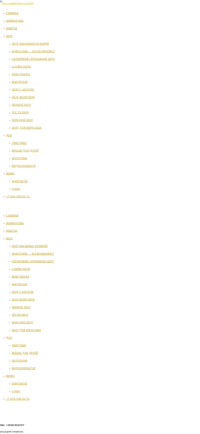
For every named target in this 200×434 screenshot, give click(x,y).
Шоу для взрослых (26, 330)
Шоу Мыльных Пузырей (30, 246)
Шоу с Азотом (23, 292)
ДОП (9, 337)
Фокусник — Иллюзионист (33, 253)
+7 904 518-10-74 (18, 399)
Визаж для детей (25, 353)
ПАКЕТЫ (11, 231)
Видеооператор (23, 368)
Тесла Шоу (20, 315)
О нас (16, 391)
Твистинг (19, 345)
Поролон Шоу (22, 322)
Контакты (19, 383)
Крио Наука (20, 276)
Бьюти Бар (19, 284)
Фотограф (19, 360)
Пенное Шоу (21, 307)
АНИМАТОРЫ (15, 223)
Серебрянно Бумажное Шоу (33, 261)
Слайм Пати (21, 269)
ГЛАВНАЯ (12, 215)
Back (2, 419)
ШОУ (9, 238)
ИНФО (10, 376)
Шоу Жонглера (23, 299)
